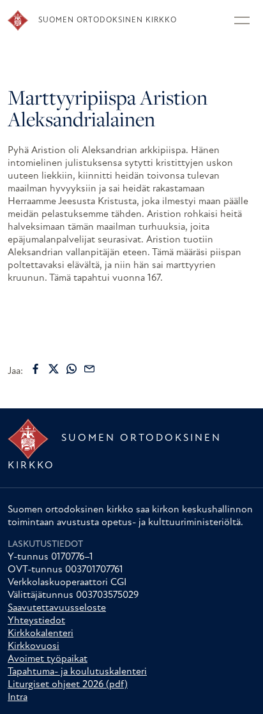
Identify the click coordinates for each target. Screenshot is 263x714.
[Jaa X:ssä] (53, 368)
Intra (17, 697)
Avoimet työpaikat (47, 659)
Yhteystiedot (36, 621)
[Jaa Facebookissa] (35, 368)
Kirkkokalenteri (40, 633)
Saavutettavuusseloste (57, 608)
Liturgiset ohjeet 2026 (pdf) (68, 685)
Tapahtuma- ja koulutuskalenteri (77, 672)
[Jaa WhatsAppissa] (71, 368)
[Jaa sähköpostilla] (89, 368)
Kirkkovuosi (33, 646)
